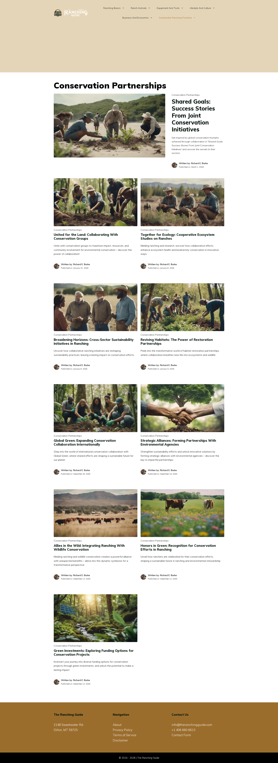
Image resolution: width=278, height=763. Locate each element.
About (117, 725)
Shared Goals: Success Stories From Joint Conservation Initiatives (193, 115)
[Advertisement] (139, 49)
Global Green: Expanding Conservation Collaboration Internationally (85, 442)
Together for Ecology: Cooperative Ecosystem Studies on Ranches (177, 236)
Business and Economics (135, 17)
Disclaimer (120, 740)
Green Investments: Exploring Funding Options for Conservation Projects (94, 653)
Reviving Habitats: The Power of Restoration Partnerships (177, 342)
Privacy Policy (122, 730)
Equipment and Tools (168, 8)
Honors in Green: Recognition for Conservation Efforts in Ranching (178, 547)
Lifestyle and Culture (200, 8)
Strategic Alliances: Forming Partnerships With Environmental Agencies (178, 442)
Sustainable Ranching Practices (175, 17)
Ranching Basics (111, 8)
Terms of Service (124, 735)
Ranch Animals (139, 8)
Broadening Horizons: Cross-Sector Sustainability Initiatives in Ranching (94, 342)
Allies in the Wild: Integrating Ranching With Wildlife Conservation (89, 547)
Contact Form (181, 735)
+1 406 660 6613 (183, 730)
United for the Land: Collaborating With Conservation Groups (86, 236)
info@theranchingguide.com (192, 725)
